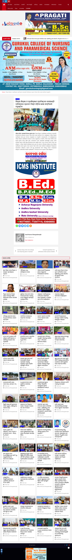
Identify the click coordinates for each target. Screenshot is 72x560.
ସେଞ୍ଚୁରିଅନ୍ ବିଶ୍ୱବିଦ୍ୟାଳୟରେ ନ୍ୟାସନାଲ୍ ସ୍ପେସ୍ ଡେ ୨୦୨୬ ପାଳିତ (8, 479)
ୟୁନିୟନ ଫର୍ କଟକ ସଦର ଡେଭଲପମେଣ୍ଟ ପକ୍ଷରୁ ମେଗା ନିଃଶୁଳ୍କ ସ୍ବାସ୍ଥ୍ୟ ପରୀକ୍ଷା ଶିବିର (26, 296)
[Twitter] (25, 226)
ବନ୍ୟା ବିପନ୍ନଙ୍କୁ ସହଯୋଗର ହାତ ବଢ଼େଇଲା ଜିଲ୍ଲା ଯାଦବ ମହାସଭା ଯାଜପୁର (27, 531)
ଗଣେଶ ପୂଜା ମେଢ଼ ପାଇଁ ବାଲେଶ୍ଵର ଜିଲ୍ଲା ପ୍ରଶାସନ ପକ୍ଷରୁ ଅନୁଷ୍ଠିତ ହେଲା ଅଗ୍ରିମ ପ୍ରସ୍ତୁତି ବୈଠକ (26, 362)
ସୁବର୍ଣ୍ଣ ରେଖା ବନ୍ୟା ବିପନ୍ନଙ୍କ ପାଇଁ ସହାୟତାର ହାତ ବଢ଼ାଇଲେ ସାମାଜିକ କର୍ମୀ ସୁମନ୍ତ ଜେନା (10, 508)
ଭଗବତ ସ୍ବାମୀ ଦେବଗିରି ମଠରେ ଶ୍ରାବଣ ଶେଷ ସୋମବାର (44, 317)
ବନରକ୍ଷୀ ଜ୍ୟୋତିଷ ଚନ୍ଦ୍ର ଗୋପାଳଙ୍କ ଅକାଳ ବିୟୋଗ (45, 530)
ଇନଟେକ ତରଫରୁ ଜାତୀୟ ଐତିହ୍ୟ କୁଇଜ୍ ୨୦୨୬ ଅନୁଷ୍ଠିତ (44, 431)
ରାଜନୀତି (23, 4)
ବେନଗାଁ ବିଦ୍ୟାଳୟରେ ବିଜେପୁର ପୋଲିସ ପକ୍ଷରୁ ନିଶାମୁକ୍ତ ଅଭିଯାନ (61, 317)
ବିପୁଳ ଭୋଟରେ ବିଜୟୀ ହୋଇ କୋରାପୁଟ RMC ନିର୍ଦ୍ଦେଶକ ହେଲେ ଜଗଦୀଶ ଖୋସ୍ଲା (10, 296)
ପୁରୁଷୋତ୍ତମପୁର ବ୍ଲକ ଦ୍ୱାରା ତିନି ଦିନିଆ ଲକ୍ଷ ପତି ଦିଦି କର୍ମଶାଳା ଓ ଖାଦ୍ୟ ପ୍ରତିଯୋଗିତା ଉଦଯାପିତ (27, 456)
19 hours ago (24, 301)
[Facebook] (19, 226)
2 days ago (41, 343)
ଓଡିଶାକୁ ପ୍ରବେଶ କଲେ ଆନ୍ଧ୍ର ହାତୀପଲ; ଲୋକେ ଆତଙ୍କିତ (9, 317)
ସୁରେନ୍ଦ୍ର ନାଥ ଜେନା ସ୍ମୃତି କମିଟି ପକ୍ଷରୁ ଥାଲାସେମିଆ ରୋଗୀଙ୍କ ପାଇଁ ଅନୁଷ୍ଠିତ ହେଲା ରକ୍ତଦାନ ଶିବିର (62, 361)
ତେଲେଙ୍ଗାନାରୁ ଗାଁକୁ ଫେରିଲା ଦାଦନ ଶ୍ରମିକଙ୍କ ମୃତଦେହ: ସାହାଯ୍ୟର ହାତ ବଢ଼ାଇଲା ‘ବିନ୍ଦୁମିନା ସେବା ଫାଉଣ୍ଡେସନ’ (62, 433)
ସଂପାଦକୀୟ (21, 8)
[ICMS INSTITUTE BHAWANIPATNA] (36, 163)
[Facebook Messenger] (22, 226)
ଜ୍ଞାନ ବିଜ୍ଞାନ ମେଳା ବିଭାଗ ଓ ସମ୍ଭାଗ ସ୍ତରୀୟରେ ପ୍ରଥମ (10, 271)
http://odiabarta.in (29, 240)
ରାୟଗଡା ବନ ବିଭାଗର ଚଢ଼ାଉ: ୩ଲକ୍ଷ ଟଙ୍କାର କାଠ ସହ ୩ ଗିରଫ (26, 406)
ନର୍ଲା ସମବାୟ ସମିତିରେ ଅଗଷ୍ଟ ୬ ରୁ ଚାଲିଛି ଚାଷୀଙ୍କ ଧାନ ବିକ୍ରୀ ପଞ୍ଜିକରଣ (61, 456)
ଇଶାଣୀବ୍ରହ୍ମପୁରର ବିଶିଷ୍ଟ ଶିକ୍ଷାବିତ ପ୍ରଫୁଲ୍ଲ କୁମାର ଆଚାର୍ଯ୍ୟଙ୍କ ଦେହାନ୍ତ (43, 384)
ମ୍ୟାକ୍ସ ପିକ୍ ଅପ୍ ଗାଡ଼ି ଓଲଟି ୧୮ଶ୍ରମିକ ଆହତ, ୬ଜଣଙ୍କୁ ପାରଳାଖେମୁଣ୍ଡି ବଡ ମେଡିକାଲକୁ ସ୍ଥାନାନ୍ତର (61, 532)
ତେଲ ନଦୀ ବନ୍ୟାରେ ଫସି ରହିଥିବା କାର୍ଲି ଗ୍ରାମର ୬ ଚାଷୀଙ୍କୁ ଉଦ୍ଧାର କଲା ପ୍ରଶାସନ (9, 339)
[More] (30, 226)
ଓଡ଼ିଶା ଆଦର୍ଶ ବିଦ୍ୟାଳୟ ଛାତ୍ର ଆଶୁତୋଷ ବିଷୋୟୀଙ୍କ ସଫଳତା (44, 271)
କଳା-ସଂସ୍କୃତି (29, 4)
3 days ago (58, 409)
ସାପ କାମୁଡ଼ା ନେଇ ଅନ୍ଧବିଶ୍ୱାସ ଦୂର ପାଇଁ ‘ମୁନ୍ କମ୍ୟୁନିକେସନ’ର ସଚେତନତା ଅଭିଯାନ (10, 456)
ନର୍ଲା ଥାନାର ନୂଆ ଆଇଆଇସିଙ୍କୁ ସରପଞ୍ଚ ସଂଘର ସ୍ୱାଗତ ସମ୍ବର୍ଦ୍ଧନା (61, 406)
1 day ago (24, 341)
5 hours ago (7, 275)
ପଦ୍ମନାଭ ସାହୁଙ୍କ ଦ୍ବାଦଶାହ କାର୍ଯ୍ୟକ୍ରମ (61, 295)
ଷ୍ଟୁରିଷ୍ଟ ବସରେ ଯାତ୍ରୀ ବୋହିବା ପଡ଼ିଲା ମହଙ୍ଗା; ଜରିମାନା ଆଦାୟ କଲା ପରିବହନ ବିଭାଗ (61, 508)
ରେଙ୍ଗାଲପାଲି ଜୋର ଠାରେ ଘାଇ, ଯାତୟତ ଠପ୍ (9, 383)
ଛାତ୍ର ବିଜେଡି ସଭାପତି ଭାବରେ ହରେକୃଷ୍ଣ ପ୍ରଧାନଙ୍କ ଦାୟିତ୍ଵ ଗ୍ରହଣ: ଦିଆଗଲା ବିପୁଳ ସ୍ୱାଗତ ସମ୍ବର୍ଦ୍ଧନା (44, 362)
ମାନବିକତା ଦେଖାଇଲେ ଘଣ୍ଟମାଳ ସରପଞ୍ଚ (26, 317)
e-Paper (28, 8)
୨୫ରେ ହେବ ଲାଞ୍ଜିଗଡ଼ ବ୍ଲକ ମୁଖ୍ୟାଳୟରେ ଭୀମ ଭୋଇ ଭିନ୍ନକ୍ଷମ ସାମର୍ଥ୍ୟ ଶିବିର (27, 432)
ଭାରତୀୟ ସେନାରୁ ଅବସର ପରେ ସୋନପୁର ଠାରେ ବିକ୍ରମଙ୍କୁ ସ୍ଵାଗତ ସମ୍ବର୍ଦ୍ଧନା (25, 250)
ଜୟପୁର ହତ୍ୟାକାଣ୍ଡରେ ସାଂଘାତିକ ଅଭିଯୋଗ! (26, 507)
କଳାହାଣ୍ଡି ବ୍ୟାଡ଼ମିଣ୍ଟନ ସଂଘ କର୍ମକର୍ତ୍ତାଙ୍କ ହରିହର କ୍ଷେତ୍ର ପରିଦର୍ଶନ (46, 250)
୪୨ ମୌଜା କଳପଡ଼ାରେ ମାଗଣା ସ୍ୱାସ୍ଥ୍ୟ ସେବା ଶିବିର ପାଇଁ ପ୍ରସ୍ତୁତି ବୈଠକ (44, 479)
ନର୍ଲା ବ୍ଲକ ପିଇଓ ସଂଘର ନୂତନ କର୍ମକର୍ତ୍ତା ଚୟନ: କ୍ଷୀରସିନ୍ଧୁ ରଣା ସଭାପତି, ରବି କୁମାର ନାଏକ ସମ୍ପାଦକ (61, 273)
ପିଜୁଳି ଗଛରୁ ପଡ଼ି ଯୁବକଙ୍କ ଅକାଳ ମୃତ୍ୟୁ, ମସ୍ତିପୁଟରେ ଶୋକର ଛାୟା (10, 406)
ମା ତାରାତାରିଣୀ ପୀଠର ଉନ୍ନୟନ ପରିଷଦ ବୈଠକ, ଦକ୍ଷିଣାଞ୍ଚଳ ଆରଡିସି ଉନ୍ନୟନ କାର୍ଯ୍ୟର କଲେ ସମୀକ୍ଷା (44, 457)
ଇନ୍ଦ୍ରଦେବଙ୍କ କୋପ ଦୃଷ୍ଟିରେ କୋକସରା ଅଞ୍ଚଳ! (26, 383)
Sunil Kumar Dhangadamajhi (33, 234)
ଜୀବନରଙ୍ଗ (53, 4)
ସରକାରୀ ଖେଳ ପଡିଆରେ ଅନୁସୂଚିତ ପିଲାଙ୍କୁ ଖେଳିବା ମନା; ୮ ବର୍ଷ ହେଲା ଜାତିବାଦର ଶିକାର (44, 339)
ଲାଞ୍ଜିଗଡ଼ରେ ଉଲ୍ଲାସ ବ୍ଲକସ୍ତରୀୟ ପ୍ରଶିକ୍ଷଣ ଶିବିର (27, 479)
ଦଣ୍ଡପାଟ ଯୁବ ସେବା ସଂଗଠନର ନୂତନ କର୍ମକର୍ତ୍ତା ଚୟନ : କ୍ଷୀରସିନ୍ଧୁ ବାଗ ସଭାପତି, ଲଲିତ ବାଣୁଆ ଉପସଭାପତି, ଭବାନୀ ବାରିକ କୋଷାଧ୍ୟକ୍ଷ (44, 408)
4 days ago (58, 513)
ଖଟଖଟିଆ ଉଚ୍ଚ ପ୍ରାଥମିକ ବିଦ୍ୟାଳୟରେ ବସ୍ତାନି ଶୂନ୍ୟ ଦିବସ (27, 338)
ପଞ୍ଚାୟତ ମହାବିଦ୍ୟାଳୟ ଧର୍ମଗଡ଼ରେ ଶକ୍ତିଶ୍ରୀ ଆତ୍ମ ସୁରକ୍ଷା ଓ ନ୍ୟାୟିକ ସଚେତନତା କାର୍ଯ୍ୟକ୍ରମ (44, 296)
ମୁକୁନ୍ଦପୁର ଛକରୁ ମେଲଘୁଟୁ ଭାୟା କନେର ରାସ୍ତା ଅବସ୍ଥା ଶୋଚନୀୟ (62, 338)
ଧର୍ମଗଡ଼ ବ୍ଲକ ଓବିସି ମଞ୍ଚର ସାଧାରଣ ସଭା (8, 359)
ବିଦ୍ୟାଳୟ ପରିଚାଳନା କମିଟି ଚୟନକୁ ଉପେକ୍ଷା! (62, 383)
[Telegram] (28, 226)
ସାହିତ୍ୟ (35, 4)
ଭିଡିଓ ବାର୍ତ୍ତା (10, 8)
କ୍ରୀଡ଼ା (41, 4)
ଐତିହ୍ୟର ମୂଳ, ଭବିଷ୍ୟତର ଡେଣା (25, 271)
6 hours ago (24, 274)
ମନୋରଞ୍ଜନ (46, 4)
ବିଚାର (16, 8)
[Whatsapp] (17, 226)
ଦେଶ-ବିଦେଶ (16, 4)
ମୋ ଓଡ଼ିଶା (10, 4)
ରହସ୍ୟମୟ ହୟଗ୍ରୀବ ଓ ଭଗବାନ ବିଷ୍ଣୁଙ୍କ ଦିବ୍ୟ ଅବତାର (44, 508)
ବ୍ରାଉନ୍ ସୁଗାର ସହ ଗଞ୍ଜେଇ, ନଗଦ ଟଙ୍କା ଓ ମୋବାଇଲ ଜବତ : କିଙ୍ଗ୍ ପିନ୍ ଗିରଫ (9, 432)
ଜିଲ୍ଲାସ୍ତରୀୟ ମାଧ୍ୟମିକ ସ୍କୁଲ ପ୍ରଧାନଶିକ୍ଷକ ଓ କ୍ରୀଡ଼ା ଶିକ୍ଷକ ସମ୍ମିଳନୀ (9, 530)
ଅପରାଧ (60, 4)
